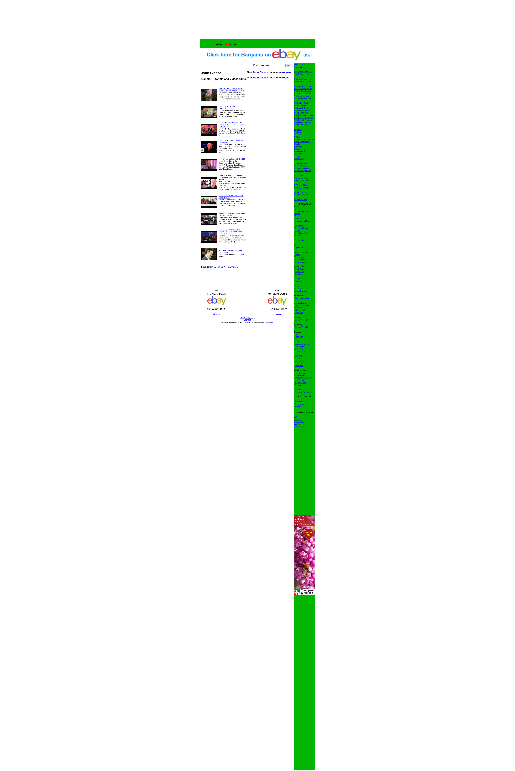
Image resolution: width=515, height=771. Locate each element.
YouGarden (299, 219)
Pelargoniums (299, 149)
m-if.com (297, 424)
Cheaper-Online (301, 351)
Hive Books (299, 380)
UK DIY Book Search (302, 91)
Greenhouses (300, 257)
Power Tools (299, 272)
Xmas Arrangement (301, 168)
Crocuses (298, 135)
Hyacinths (298, 144)
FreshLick (298, 279)
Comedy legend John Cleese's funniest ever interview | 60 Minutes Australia (232, 177)
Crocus (297, 209)
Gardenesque (300, 260)
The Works (299, 313)
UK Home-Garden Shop (303, 72)
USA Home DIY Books (303, 120)
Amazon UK (299, 385)
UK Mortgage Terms (302, 110)
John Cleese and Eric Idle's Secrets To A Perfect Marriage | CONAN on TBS (231, 232)
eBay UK (298, 317)
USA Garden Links (301, 113)
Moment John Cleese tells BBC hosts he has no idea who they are (232, 90)
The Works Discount (303, 378)
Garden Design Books (302, 171)
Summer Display (300, 166)
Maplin (297, 334)
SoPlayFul (298, 420)
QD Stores (299, 349)
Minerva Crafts (300, 310)
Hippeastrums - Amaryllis (304, 139)
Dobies (297, 231)
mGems (297, 417)
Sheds (297, 255)
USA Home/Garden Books (304, 115)
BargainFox (299, 361)
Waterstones (300, 308)
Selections (299, 226)
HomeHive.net (299, 427)
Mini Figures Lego (302, 305)
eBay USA (233, 267)
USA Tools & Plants (302, 180)
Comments (298, 67)
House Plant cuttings (302, 142)
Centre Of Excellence (303, 320)
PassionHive (299, 422)
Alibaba (298, 406)
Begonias (297, 130)
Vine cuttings (299, 159)
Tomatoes (298, 154)
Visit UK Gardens (301, 74)
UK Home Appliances (302, 98)
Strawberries (299, 156)
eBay (285, 77)
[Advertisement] (257, 20)
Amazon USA (218, 267)
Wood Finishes (300, 281)
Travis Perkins (300, 262)
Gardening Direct (301, 228)
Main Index (298, 65)
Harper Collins (300, 373)
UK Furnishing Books (302, 96)
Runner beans (299, 151)
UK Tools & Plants (301, 178)
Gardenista (299, 289)
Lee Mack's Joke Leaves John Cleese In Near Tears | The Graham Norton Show (232, 125)
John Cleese (260, 72)
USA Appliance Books (302, 122)
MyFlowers (299, 248)
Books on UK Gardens (303, 81)
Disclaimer (269, 322)
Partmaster (299, 337)
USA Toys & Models (302, 188)
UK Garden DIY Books (303, 89)
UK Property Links (301, 106)
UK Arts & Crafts (300, 200)
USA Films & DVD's (302, 195)
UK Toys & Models (301, 185)
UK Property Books (301, 108)
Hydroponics (299, 147)
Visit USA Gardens (301, 125)
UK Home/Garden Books (303, 79)
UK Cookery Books (301, 103)
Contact (247, 320)
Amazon (287, 72)
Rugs (297, 286)
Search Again (246, 317)
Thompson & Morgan (303, 221)
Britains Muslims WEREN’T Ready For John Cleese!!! (232, 214)
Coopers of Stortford (302, 344)
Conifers (297, 132)
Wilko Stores (300, 346)
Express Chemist (301, 327)
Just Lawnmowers (302, 298)
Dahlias (297, 137)
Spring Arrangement (302, 163)
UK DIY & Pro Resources (304, 93)
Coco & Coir (299, 240)
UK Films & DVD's (301, 192)
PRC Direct (299, 363)
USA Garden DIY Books (303, 118)
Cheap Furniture (301, 291)
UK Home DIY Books (302, 86)
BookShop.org (300, 383)
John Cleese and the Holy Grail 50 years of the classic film (232, 160)
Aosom (297, 358)
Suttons (298, 216)
